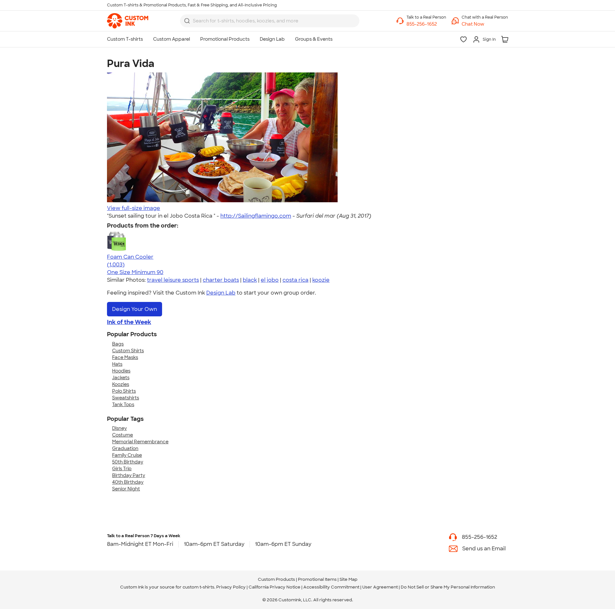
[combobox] (269, 20)
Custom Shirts (128, 351)
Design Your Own (134, 309)
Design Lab (220, 292)
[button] (485, 24)
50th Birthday (127, 462)
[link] (127, 21)
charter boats (221, 280)
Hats (117, 364)
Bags (118, 344)
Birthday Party (128, 475)
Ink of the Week (129, 322)
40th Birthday (128, 482)
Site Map (348, 579)
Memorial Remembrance (140, 442)
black (250, 280)
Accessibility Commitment (331, 587)
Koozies (120, 384)
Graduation (125, 448)
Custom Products (276, 579)
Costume (122, 435)
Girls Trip (122, 468)
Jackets (120, 377)
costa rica (295, 280)
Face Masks (125, 357)
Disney (119, 428)
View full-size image (133, 208)
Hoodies (121, 371)
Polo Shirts (124, 391)
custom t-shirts (198, 587)
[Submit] (187, 20)
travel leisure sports (173, 280)
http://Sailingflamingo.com (255, 216)
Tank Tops (123, 404)
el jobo (270, 280)
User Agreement (380, 587)
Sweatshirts (125, 398)
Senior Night (126, 489)
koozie (321, 280)
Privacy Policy (231, 587)
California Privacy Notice (274, 587)
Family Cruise (127, 455)
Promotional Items (317, 579)
